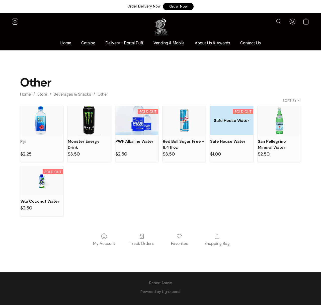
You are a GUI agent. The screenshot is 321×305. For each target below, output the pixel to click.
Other (103, 94)
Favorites (179, 243)
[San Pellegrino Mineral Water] (279, 120)
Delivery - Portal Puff (124, 42)
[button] (178, 6)
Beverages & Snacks (72, 94)
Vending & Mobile (169, 42)
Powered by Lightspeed (160, 291)
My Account (104, 243)
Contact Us (250, 42)
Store (42, 94)
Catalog (88, 42)
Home (65, 42)
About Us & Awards (212, 42)
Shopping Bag (217, 243)
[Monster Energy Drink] (89, 120)
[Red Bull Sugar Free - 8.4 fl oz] (184, 120)
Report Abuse (160, 283)
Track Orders (142, 243)
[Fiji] (41, 120)
